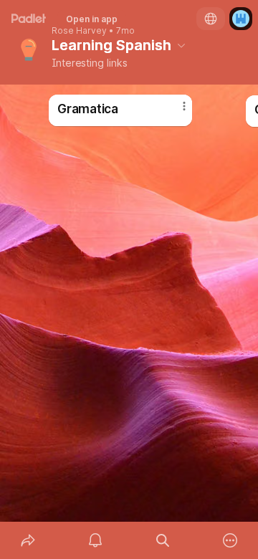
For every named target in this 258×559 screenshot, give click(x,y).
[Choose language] (210, 18)
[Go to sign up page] (240, 18)
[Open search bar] (163, 540)
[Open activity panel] (95, 540)
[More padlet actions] (230, 540)
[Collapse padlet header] (181, 45)
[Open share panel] (28, 540)
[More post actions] (175, 112)
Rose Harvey (79, 31)
